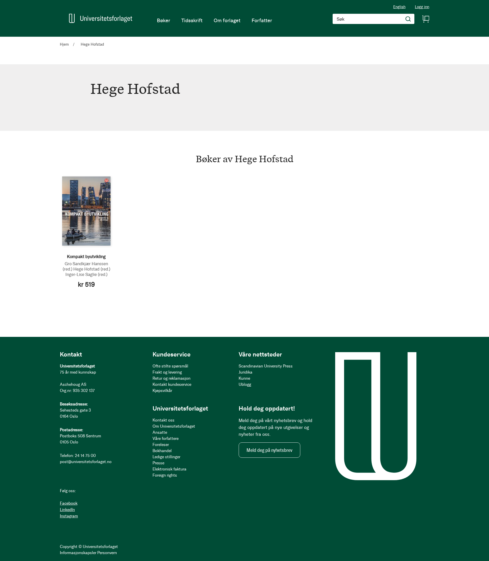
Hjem (65, 44)
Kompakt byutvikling (86, 256)
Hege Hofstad (91, 269)
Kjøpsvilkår (162, 390)
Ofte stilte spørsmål (170, 366)
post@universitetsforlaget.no (86, 461)
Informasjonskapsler (78, 552)
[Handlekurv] (425, 18)
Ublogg (245, 384)
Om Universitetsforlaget (174, 426)
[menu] (214, 20)
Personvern (107, 552)
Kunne (244, 378)
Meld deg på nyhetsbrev (269, 450)
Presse (158, 463)
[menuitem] (163, 20)
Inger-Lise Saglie (86, 274)
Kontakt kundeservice (172, 384)
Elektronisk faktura (169, 469)
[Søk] (408, 19)
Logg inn (422, 7)
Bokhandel (162, 450)
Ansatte (160, 432)
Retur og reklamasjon (172, 378)
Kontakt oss (163, 420)
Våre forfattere (166, 438)
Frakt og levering (167, 372)
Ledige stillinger (166, 456)
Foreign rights (165, 475)
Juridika (245, 372)
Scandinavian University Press (266, 366)
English (399, 7)
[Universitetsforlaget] (100, 18)
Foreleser (161, 444)
